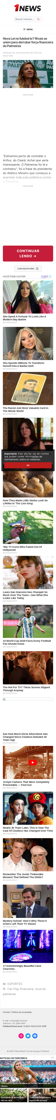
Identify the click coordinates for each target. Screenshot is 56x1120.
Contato (6, 1012)
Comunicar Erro (25, 268)
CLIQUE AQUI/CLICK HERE (35, 1026)
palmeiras (9, 994)
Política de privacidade (22, 1012)
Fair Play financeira (20, 989)
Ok (28, 465)
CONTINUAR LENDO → (28, 253)
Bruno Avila (8, 55)
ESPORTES (14, 984)
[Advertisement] (28, 123)
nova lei (40, 989)
